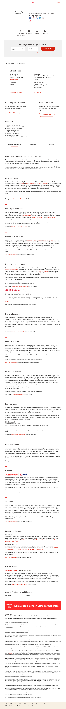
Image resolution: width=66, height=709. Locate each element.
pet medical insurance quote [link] (19, 584)
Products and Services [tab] (14, 144)
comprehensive (30, 183)
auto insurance (29, 182)
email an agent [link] (13, 254)
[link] (29, 32)
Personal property (43, 271)
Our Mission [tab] (33, 144)
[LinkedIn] (40, 18)
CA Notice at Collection (23, 703)
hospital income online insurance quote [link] (22, 460)
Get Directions (14, 79)
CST (43, 82)
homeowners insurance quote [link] (19, 286)
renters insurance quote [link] (17, 331)
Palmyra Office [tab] (9, 63)
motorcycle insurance (37, 217)
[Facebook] (30, 18)
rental (38, 183)
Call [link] (6, 254)
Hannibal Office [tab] (21, 63)
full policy (10, 653)
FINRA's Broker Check (27, 539)
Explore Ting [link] (8, 301)
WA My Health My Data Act (10, 703)
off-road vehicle (51, 240)
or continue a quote (33, 53)
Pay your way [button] (47, 114)
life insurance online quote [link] (18, 434)
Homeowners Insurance (11, 269)
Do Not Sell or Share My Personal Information (40, 703)
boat (44, 240)
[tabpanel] (33, 81)
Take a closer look (10, 427)
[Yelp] (43, 18)
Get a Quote (48, 48)
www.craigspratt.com (16, 92)
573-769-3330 (37, 92)
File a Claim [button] (12, 113)
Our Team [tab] (51, 144)
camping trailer (38, 240)
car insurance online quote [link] (18, 199)
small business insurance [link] (18, 394)
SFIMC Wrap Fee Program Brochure (34, 549)
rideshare (45, 183)
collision (21, 183)
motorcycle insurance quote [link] (19, 226)
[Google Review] (34, 18)
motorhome (30, 240)
